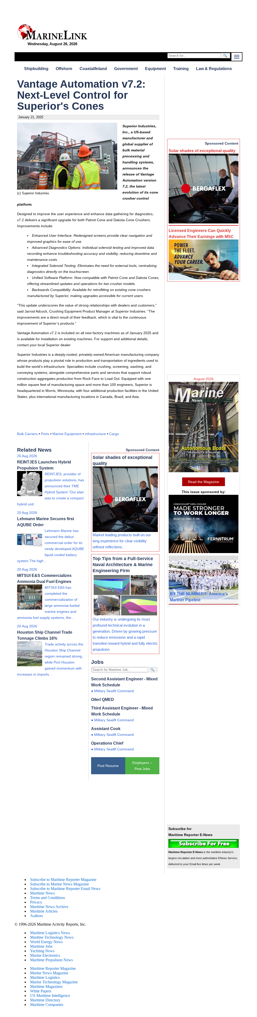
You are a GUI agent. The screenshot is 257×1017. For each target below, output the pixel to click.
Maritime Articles (43, 911)
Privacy (36, 902)
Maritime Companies (46, 1004)
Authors (36, 916)
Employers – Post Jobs (142, 766)
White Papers (40, 991)
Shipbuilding (36, 69)
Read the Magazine (203, 482)
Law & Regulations (214, 69)
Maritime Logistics (45, 977)
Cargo (114, 434)
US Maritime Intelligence (50, 995)
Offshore (64, 69)
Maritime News (42, 893)
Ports (45, 434)
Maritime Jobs (41, 946)
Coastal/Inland (93, 69)
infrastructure (95, 434)
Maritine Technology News (52, 937)
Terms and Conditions (47, 897)
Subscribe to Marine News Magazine (59, 884)
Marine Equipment (67, 434)
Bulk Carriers (27, 434)
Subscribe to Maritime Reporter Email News (65, 888)
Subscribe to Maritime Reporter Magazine (63, 879)
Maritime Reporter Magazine (53, 968)
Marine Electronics (45, 955)
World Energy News (46, 942)
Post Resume (108, 766)
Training (181, 69)
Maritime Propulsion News (51, 960)
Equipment (155, 69)
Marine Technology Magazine (54, 982)
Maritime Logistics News (50, 933)
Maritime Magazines (46, 986)
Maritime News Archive (49, 907)
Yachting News (42, 951)
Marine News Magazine (49, 973)
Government (126, 69)
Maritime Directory (45, 1000)
